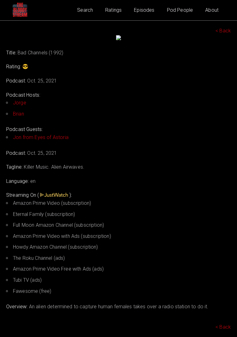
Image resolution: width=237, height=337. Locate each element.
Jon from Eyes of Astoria (41, 137)
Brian (18, 114)
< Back (223, 31)
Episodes (144, 10)
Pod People (180, 10)
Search (85, 10)
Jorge (19, 103)
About (211, 10)
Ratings (113, 10)
